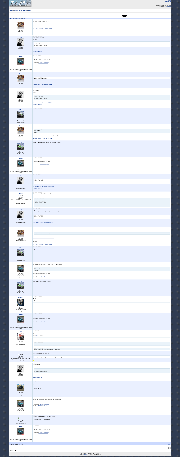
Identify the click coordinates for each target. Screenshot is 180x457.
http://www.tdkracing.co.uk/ (44, 62)
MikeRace (20, 56)
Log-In (20, 10)
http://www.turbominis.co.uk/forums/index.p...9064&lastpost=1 (43, 49)
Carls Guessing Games (17, 18)
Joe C (21, 37)
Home (11, 10)
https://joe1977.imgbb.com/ (37, 51)
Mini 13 (23, 18)
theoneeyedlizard (21, 382)
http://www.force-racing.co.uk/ (43, 164)
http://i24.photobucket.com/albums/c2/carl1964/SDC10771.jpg (43, 238)
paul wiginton (20, 297)
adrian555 (169, 6)
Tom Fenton (20, 193)
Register (16, 10)
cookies (85, 454)
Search (29, 10)
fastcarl (20, 20)
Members (25, 10)
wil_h (21, 331)
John (21, 416)
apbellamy (21, 352)
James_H (20, 109)
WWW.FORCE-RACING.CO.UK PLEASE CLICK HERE (42, 28)
